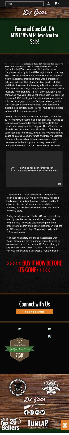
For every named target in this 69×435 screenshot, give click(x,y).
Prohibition (19, 66)
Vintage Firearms (40, 66)
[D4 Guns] (34, 12)
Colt (40, 64)
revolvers (29, 66)
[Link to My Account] (48, 3)
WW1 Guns (52, 66)
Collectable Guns (31, 64)
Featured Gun (48, 64)
